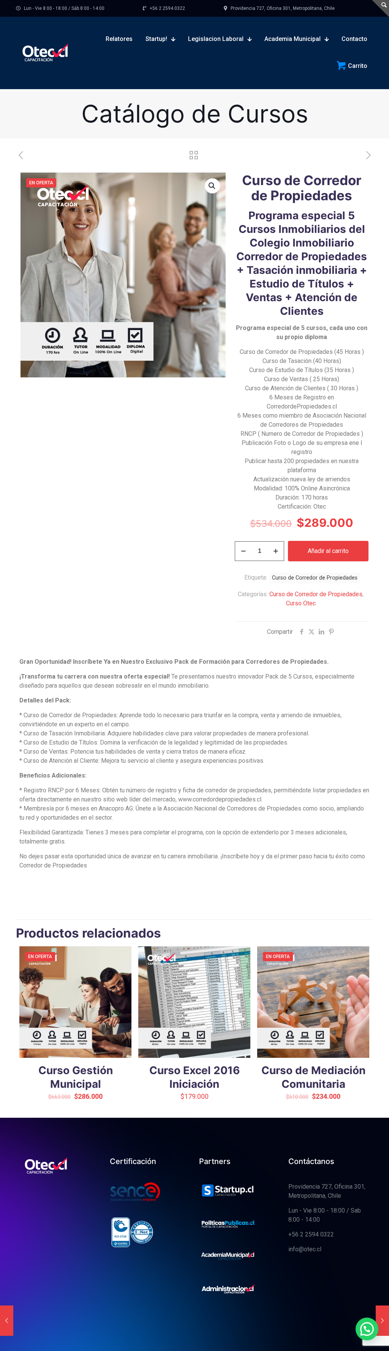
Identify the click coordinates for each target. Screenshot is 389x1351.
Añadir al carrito (328, 551)
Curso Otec (301, 603)
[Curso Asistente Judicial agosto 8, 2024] (382, 1320)
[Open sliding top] (380, 8)
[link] (228, 1191)
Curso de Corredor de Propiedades (315, 594)
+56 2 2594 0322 (311, 1234)
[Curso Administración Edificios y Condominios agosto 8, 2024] (6, 1320)
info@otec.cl (304, 1249)
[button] (212, 185)
